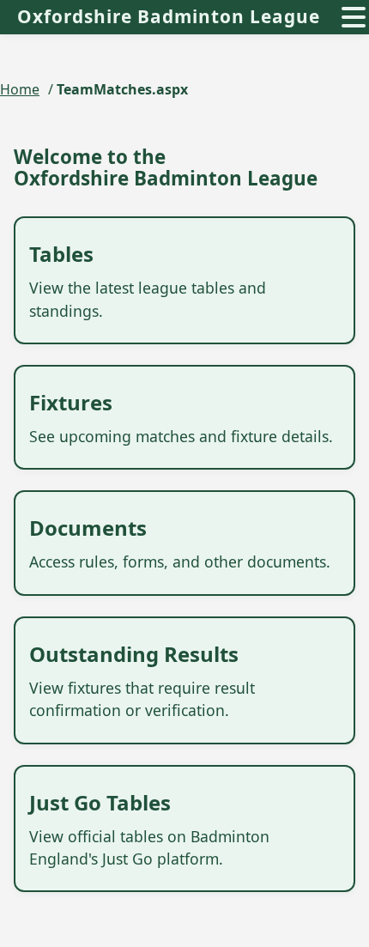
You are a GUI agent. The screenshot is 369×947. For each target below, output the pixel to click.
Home (19, 89)
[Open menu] (353, 17)
